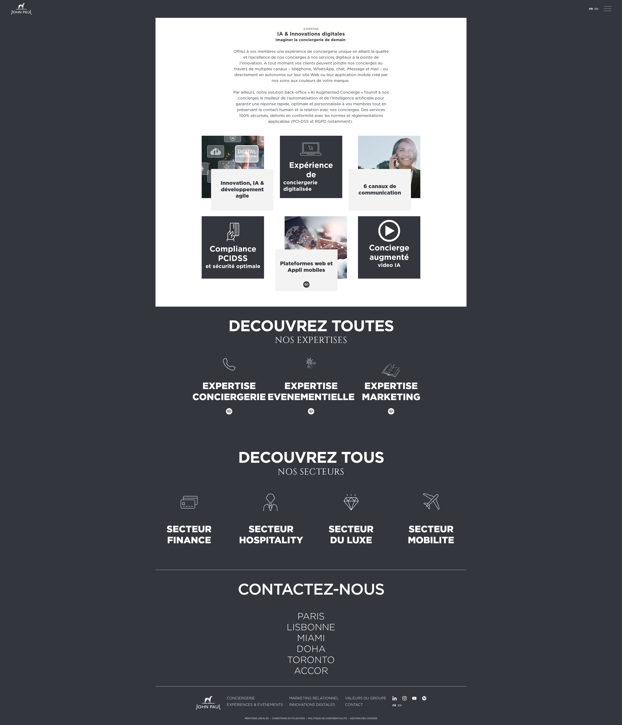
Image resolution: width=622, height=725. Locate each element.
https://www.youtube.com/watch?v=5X (389, 247)
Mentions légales (257, 718)
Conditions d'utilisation (288, 718)
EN (596, 9)
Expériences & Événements (255, 705)
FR (591, 9)
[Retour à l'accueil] (21, 9)
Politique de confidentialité (327, 718)
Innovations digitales (312, 705)
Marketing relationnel (314, 698)
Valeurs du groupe (365, 698)
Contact (354, 705)
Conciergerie (241, 698)
